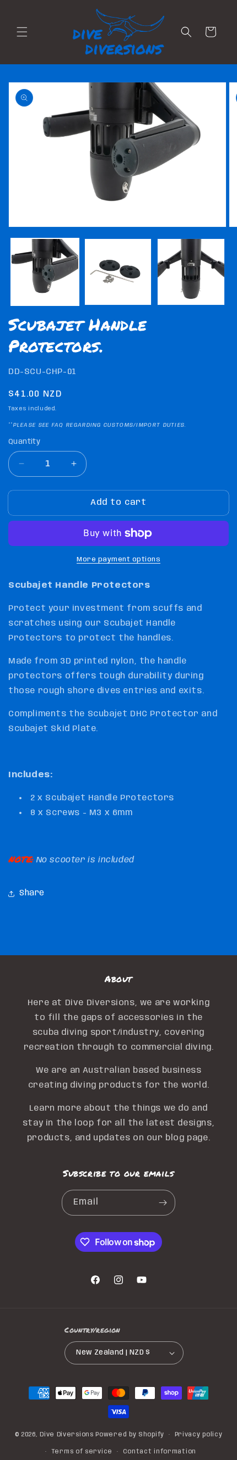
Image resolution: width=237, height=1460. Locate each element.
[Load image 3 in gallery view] (191, 272)
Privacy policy (199, 1434)
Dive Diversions (67, 1434)
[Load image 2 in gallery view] (118, 272)
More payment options (118, 559)
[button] (22, 32)
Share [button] (32, 893)
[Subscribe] (162, 1203)
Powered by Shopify (129, 1434)
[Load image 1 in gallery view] (45, 272)
